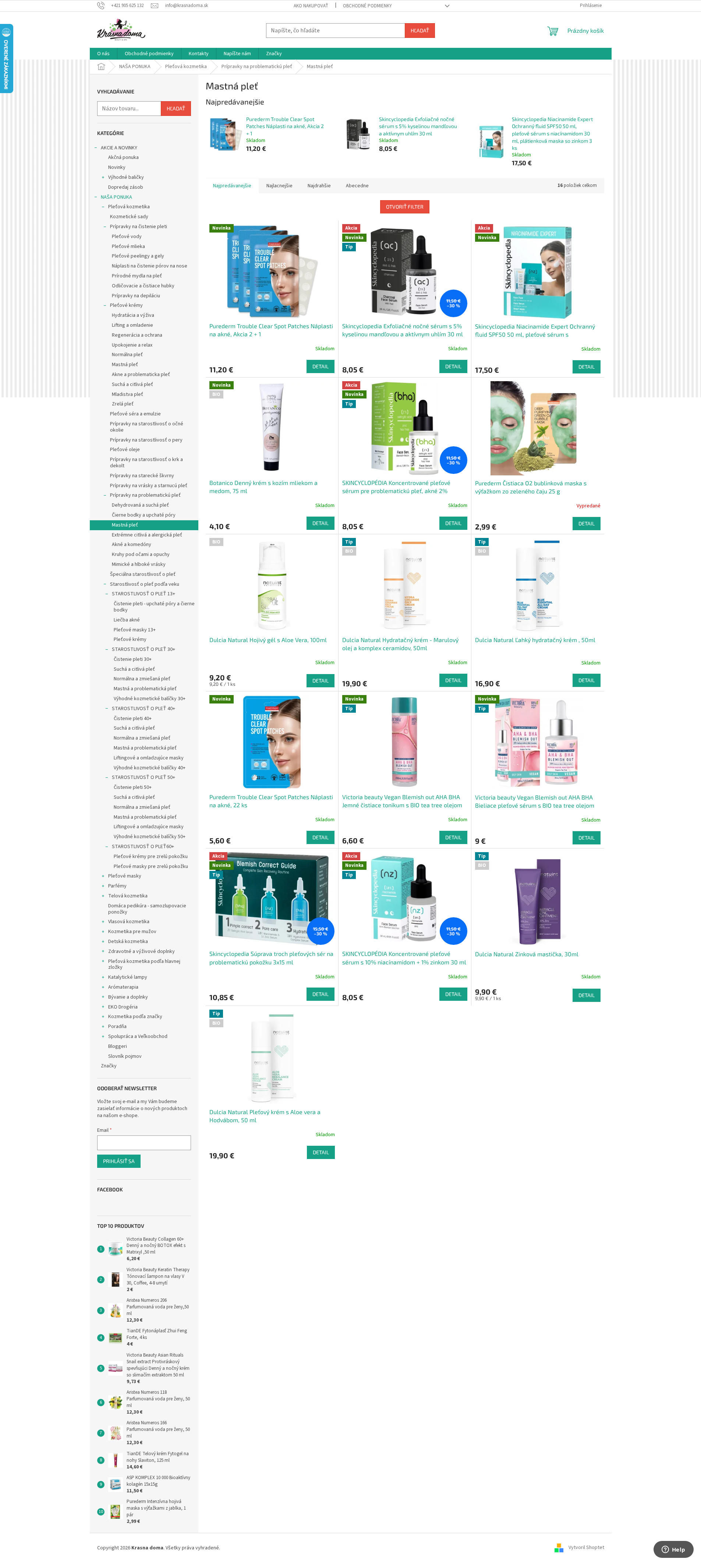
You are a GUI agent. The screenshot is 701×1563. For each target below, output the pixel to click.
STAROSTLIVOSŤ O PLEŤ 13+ (143, 594)
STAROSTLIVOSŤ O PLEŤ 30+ (143, 649)
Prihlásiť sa (119, 1161)
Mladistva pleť (127, 394)
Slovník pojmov (125, 1056)
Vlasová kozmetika (128, 921)
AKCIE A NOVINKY (119, 148)
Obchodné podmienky (367, 6)
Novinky (116, 167)
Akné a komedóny (131, 544)
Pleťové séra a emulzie (135, 414)
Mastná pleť (125, 364)
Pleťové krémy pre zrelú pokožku (151, 856)
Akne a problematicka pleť (141, 374)
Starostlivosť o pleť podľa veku (144, 584)
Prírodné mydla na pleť (137, 276)
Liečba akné (127, 620)
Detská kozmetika (128, 941)
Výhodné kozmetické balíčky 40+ (149, 768)
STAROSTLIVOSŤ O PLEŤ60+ (143, 846)
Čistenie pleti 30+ (133, 659)
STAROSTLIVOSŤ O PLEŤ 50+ (143, 777)
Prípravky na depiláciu (136, 296)
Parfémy (117, 886)
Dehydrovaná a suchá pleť (140, 505)
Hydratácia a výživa (133, 315)
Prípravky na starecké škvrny (142, 475)
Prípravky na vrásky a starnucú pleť (148, 485)
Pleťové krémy (126, 305)
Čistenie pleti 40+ (133, 718)
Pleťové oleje (125, 449)
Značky (109, 1066)
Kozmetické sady (129, 216)
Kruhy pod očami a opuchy (141, 554)
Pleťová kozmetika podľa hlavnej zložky (144, 964)
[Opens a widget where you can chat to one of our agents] (673, 1550)
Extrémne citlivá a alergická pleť (147, 535)
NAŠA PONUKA (116, 197)
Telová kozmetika (128, 896)
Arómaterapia (123, 987)
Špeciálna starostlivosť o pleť (143, 574)
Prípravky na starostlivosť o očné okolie (146, 427)
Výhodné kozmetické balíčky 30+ (149, 698)
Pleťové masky (124, 876)
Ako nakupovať (311, 6)
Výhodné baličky (126, 177)
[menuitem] (103, 54)
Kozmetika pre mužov (132, 931)
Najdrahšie (319, 185)
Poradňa (117, 1026)
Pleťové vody (127, 236)
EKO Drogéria (123, 1007)
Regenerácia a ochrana (137, 335)
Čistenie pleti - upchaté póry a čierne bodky (154, 607)
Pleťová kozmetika (129, 206)
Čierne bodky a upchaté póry (144, 515)
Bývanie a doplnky (128, 997)
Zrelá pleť (123, 404)
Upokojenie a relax (132, 345)
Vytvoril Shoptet (586, 1548)
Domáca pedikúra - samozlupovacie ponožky (147, 909)
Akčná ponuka (123, 157)
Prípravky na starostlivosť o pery (146, 440)
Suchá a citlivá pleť (132, 384)
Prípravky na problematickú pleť (145, 495)
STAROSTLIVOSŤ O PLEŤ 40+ (143, 708)
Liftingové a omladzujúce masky (149, 758)
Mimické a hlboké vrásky (139, 564)
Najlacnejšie (279, 185)
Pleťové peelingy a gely (138, 256)
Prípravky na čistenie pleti (138, 226)
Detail (320, 366)
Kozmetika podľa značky (135, 1016)
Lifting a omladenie (132, 325)
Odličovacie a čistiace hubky (143, 286)
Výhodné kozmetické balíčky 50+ (149, 836)
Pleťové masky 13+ (135, 630)
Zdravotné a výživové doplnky (141, 951)
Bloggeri (117, 1046)
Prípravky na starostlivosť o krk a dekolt (146, 462)
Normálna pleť (127, 354)
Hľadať (420, 30)
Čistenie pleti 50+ (133, 787)
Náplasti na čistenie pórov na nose (149, 266)
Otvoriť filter (405, 206)
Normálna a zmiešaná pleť (142, 679)
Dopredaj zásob (125, 187)
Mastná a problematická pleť (145, 688)
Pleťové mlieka (128, 246)
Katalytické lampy (127, 977)
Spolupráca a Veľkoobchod (137, 1036)
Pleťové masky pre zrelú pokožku (151, 866)
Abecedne (357, 185)
